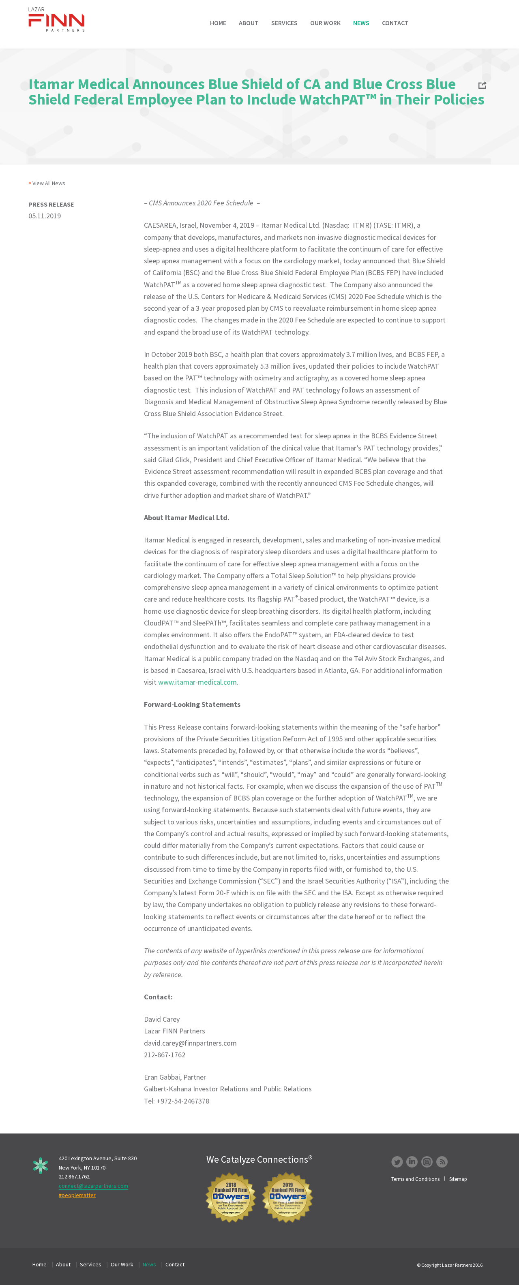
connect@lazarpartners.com (93, 1185)
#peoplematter (77, 1195)
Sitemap (458, 1179)
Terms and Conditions (415, 1179)
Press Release (51, 204)
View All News (48, 183)
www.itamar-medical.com (197, 682)
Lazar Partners (62, 19)
